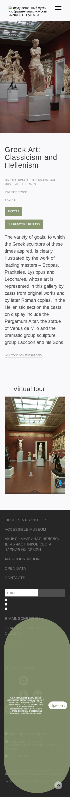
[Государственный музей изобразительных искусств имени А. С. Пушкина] (32, 15)
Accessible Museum (25, 529)
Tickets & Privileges (26, 520)
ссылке (37, 713)
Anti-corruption (22, 559)
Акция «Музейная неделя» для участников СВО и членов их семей (32, 544)
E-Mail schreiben (22, 618)
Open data (15, 568)
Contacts (15, 578)
